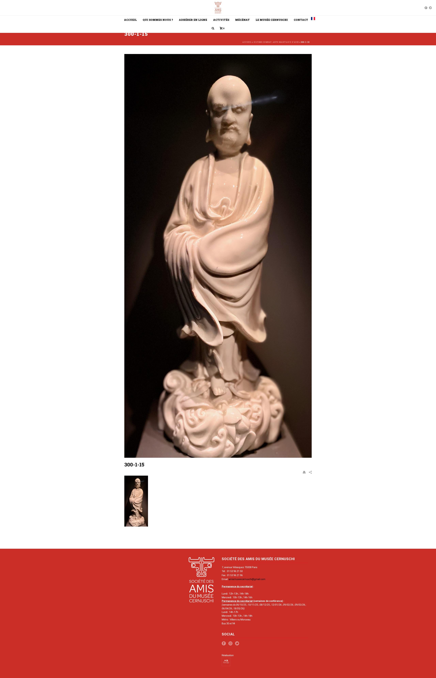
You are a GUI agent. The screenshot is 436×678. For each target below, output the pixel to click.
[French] (313, 19)
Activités (221, 19)
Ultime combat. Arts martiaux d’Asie (276, 42)
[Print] (304, 472)
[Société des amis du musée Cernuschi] (218, 7)
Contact (301, 19)
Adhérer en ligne (193, 19)
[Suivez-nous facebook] (224, 643)
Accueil (130, 19)
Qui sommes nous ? (158, 19)
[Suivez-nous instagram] (230, 643)
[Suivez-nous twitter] (237, 643)
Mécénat (242, 19)
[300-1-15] (218, 256)
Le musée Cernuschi (272, 19)
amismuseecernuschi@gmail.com (247, 579)
